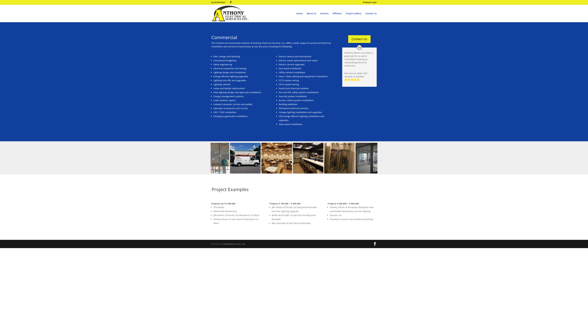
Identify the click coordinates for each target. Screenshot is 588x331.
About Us (311, 13)
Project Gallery (353, 13)
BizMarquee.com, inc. (234, 243)
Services (324, 13)
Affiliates (337, 13)
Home (299, 13)
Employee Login (370, 2)
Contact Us (371, 13)
